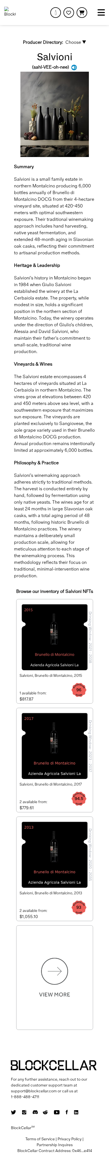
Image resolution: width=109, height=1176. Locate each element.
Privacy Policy (70, 1139)
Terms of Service (40, 1139)
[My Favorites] (68, 12)
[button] (82, 12)
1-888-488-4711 (25, 1097)
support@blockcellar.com (34, 1091)
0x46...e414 (82, 1150)
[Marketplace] (55, 12)
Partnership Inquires (55, 1145)
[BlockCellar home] (10, 12)
